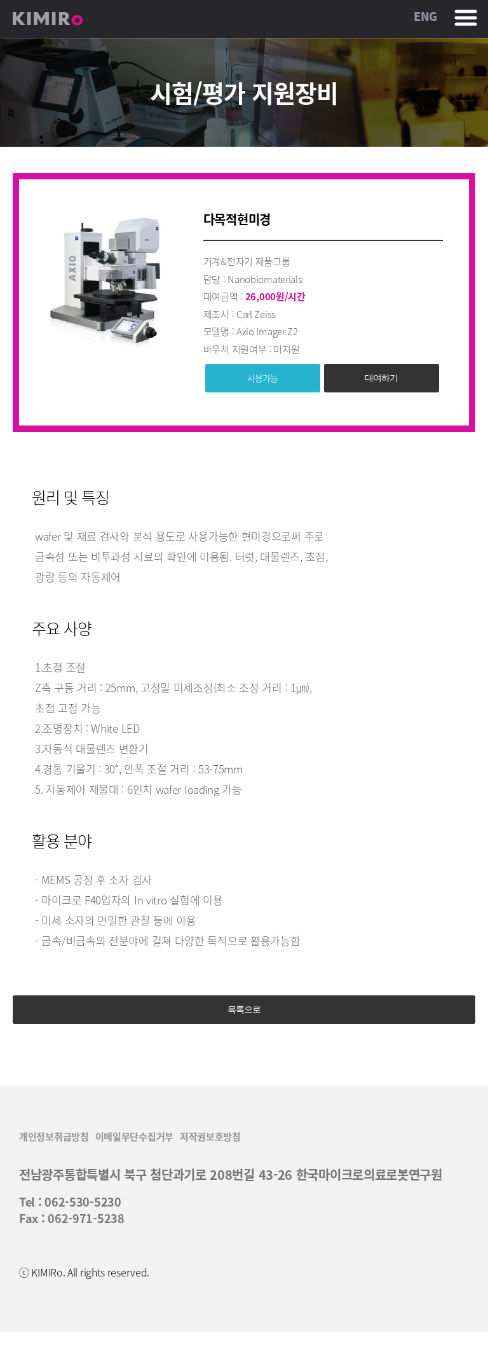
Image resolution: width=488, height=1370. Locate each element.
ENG (425, 16)
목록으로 (244, 1009)
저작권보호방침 (210, 1137)
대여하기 (381, 378)
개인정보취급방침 (54, 1137)
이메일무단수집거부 (134, 1137)
